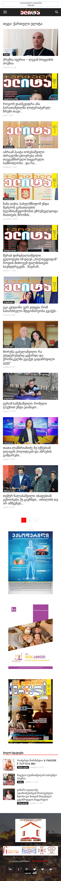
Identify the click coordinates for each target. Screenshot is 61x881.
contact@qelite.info (39, 861)
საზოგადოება (8, 147)
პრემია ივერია (23, 767)
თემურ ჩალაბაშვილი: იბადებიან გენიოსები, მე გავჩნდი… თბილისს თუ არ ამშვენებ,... (30, 499)
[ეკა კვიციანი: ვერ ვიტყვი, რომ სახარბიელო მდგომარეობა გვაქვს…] (30, 290)
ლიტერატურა (9, 302)
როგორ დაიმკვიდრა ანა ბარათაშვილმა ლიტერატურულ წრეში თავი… (26, 107)
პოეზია (6, 55)
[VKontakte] (50, 869)
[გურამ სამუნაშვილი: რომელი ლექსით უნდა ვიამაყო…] (30, 386)
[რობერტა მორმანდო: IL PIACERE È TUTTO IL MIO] (9, 765)
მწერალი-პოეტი (9, 491)
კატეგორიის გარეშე (11, 99)
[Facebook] (18, 869)
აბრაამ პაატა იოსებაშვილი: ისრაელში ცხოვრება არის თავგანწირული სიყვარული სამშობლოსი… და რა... (24, 157)
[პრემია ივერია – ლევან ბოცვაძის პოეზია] (30, 42)
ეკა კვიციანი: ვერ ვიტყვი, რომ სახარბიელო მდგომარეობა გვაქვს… (30, 309)
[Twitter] (34, 869)
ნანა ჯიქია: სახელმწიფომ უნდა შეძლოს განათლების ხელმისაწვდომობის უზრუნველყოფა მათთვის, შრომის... (30, 209)
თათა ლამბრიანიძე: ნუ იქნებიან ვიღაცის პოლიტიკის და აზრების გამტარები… (27, 451)
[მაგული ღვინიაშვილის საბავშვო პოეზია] (9, 779)
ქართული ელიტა (10, 250)
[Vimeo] (42, 869)
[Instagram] (26, 869)
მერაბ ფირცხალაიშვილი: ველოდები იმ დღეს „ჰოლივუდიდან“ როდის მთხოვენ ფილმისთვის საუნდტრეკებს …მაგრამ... (30, 261)
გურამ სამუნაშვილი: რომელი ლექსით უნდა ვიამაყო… (25, 405)
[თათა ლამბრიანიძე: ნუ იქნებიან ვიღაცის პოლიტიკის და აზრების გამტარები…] (30, 430)
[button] (57, 12)
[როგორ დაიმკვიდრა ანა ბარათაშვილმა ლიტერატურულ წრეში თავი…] (30, 86)
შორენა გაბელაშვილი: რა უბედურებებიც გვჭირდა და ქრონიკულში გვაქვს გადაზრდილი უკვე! (29, 357)
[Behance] (10, 869)
